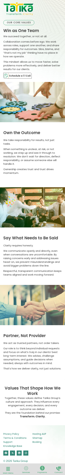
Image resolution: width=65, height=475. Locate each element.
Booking (37, 442)
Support (7, 442)
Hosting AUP (39, 434)
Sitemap (37, 438)
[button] (8, 469)
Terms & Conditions (14, 438)
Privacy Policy (11, 434)
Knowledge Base (12, 446)
